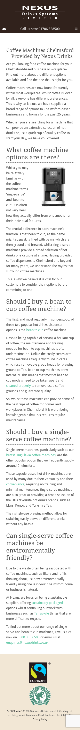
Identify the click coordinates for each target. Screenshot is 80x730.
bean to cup (34, 330)
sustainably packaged (47, 603)
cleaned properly (18, 386)
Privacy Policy (40, 719)
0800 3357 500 (29, 637)
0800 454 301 (17, 711)
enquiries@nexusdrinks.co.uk (27, 643)
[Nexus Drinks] (40, 12)
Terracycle (41, 613)
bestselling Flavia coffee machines (31, 455)
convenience (15, 484)
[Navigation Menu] (76, 29)
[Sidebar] (4, 29)
